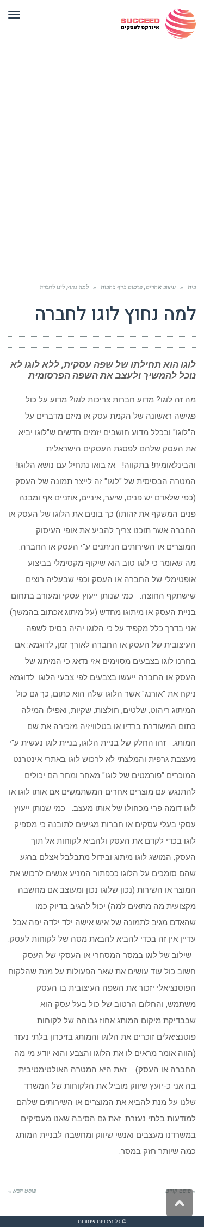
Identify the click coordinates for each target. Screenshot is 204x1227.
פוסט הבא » (22, 1190)
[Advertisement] (102, 154)
